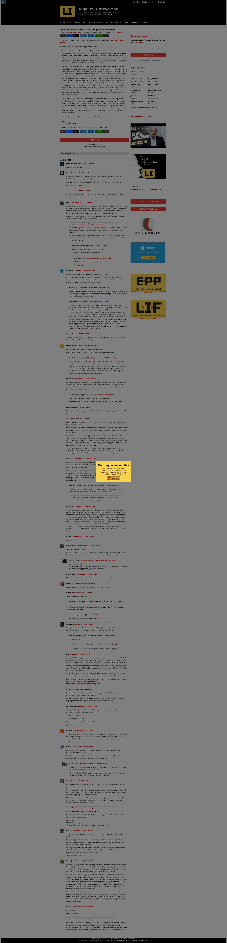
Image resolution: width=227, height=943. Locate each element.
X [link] (129, 463)
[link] (113, 463)
